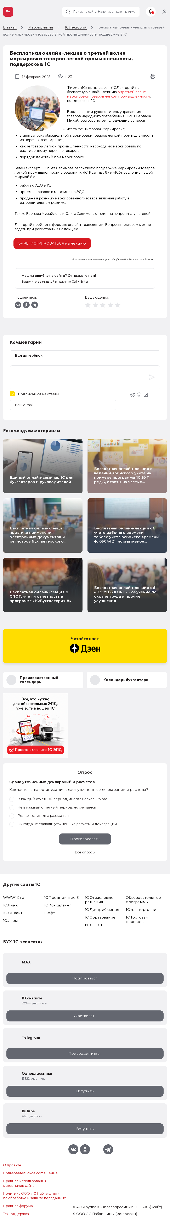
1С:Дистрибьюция (102, 909)
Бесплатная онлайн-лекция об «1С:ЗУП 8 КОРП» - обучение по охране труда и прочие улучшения (125, 594)
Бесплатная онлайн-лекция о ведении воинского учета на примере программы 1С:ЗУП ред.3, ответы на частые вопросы (123, 477)
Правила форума (18, 1206)
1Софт (49, 913)
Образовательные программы (143, 899)
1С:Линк (10, 905)
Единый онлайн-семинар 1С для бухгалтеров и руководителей (42, 479)
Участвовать (85, 1016)
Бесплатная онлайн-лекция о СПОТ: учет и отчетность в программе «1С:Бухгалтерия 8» (40, 596)
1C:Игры (10, 921)
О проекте (12, 1165)
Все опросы (85, 852)
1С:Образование (100, 917)
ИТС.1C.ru (93, 925)
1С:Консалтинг (57, 905)
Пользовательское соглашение (30, 1173)
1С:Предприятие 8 (61, 897)
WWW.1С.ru (13, 897)
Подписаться (85, 978)
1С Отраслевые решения (99, 899)
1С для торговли (141, 909)
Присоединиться (85, 1053)
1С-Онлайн (13, 913)
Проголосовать (85, 839)
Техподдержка (16, 1214)
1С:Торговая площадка (137, 919)
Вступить (85, 1091)
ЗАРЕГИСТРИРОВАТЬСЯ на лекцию (52, 243)
